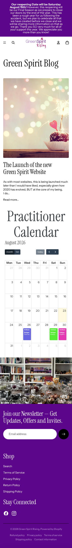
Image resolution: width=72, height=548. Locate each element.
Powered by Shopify (51, 528)
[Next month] (55, 252)
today (40, 252)
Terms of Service (14, 472)
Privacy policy (34, 535)
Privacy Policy (11, 479)
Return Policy (11, 485)
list (17, 252)
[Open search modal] (13, 42)
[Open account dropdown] (58, 42)
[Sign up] (63, 434)
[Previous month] (49, 252)
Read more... (11, 199)
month (9, 252)
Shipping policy (23, 539)
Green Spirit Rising (29, 528)
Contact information (45, 539)
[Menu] (4, 42)
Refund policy (17, 535)
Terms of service (53, 535)
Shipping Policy (12, 491)
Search (7, 466)
